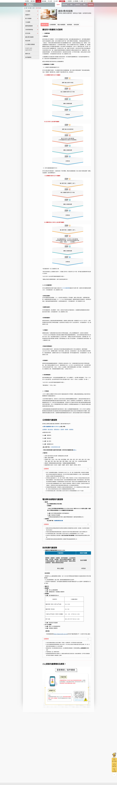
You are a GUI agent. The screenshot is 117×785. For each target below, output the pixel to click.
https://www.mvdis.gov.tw (60, 634)
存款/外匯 (64, 4)
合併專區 (27, 1)
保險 (84, 4)
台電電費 (44, 429)
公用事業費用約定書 (55, 447)
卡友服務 (27, 22)
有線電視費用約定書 (58, 520)
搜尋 (82, 1)
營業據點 (76, 1)
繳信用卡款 (45, 24)
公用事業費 (53, 24)
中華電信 (71, 429)
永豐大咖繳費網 (47, 426)
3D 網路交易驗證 (30, 44)
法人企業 (56, 1)
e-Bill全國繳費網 (66, 288)
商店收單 (27, 40)
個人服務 (38, 1)
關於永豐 (33, 1)
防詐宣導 (76, 24)
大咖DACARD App (56, 426)
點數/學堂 (90, 4)
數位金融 (44, 1)
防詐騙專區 (28, 57)
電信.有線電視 (61, 24)
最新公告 (27, 53)
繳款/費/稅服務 (29, 37)
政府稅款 (69, 24)
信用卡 (58, 4)
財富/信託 (77, 4)
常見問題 (70, 1)
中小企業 (50, 1)
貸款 (71, 4)
